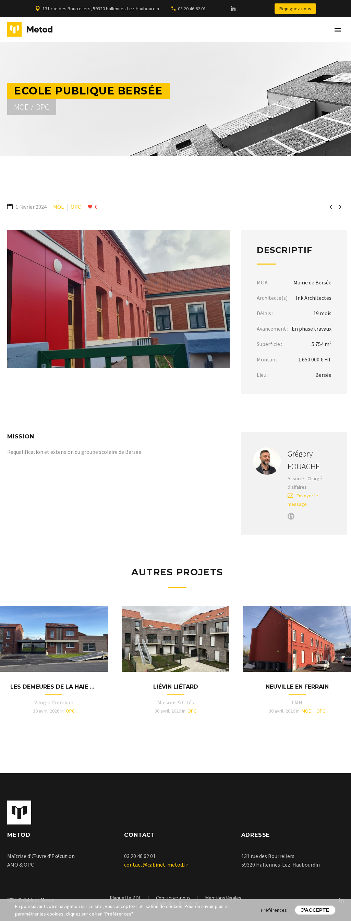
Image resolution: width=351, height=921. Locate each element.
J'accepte (315, 910)
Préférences (274, 910)
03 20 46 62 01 (192, 8)
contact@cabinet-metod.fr (156, 864)
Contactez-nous (173, 898)
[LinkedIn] (233, 8)
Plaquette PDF (126, 898)
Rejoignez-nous (295, 8)
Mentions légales (223, 898)
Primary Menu (337, 30)
